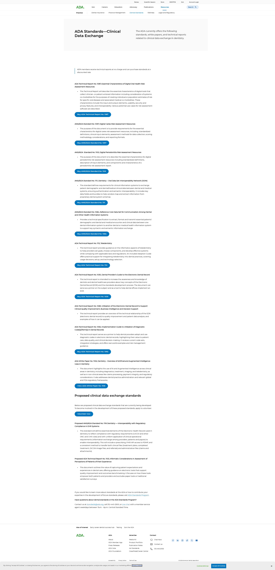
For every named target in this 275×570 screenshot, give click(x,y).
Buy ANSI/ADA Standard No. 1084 (92, 234)
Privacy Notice (122, 560)
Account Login (194, 2)
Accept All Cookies (218, 566)
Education (119, 7)
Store (162, 2)
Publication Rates (136, 545)
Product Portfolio (136, 542)
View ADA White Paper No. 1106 (91, 386)
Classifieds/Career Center (138, 551)
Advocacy (133, 7)
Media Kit (132, 539)
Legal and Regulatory (167, 13)
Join (182, 2)
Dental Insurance (98, 13)
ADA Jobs (112, 548)
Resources (165, 7)
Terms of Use (132, 560)
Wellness (151, 13)
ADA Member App (115, 542)
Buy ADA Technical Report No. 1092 (92, 352)
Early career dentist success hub (102, 527)
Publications (149, 7)
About (110, 539)
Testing (119, 527)
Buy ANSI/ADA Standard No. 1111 (91, 202)
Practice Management (117, 13)
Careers (105, 7)
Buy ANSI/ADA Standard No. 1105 (91, 171)
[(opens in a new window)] (173, 542)
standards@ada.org (95, 504)
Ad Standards (134, 548)
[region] (137, 566)
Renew (136, 2)
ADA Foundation (114, 551)
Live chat (126, 504)
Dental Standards (136, 13)
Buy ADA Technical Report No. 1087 (92, 114)
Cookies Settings (202, 566)
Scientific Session (149, 2)
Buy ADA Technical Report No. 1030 (92, 296)
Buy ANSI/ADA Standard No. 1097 (91, 143)
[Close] (271, 566)
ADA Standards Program (138, 495)
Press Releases (114, 545)
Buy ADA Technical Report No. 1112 (92, 265)
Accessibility (111, 560)
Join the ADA (129, 527)
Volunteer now (83, 414)
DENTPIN (173, 2)
